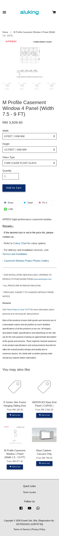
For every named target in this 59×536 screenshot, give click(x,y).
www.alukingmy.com (42, 279)
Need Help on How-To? (17, 309)
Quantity (6, 170)
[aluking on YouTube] (29, 509)
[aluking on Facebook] (21, 509)
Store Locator (29, 492)
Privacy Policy (38, 529)
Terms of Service (22, 529)
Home (5, 32)
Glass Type (8, 157)
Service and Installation (14, 254)
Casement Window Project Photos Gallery (26, 260)
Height (5, 144)
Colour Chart (20, 243)
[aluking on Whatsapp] (38, 509)
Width (5, 130)
